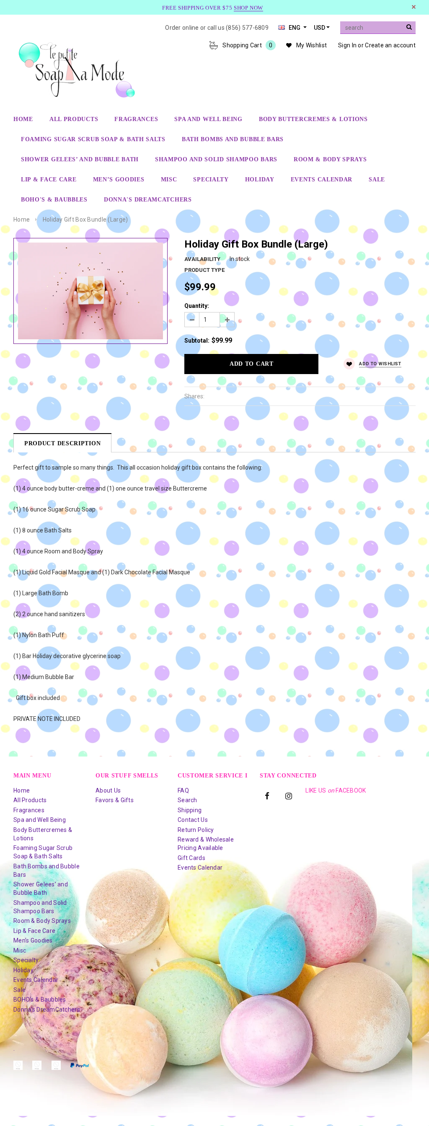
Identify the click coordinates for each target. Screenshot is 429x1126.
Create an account (390, 45)
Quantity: (196, 305)
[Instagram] (288, 795)
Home (21, 219)
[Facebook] (267, 795)
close (414, 7)
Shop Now (248, 8)
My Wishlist (311, 45)
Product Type (204, 270)
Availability (202, 259)
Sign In (347, 45)
